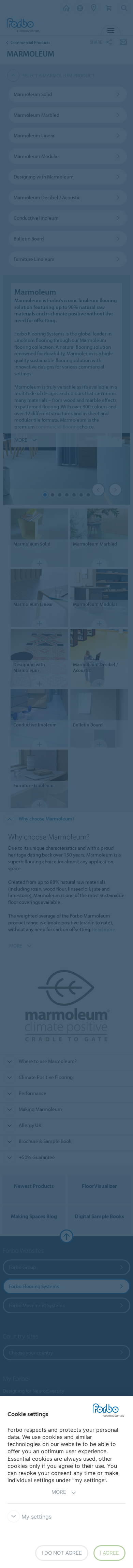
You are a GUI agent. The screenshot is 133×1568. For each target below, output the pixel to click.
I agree (109, 1553)
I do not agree (62, 1553)
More (58, 1492)
